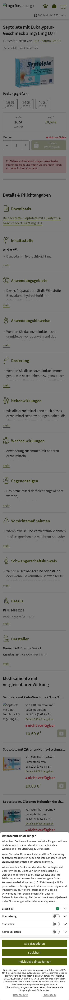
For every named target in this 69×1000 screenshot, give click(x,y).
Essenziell (7, 908)
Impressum (49, 995)
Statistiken (8, 924)
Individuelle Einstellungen (34, 961)
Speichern (34, 952)
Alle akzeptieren (34, 943)
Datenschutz (20, 995)
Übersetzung (9, 916)
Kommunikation (11, 931)
